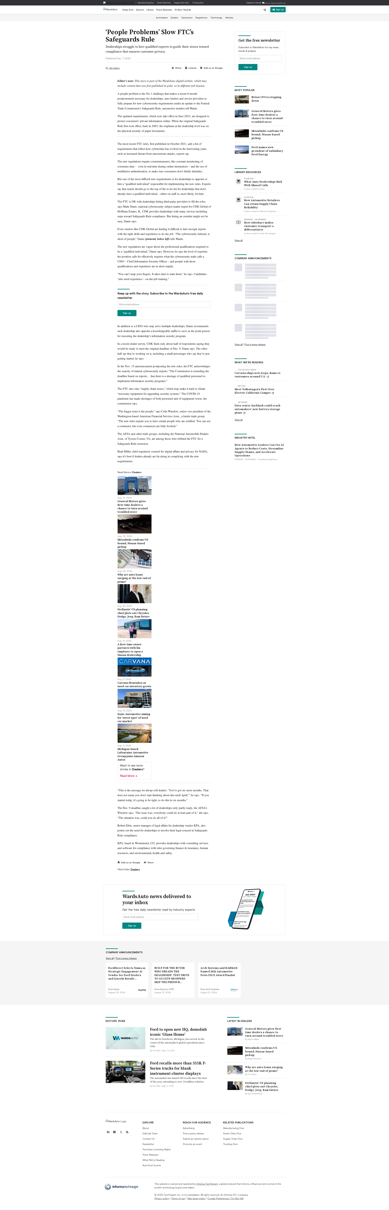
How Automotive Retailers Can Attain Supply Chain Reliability (262, 203)
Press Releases (164, 9)
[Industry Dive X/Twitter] (121, 1132)
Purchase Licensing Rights (157, 1149)
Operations (187, 17)
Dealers (174, 17)
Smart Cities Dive (163, 3)
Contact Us (149, 1138)
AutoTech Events (152, 1165)
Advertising (188, 1128)
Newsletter (148, 1144)
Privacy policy (161, 1198)
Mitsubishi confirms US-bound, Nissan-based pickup (267, 134)
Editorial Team (150, 1133)
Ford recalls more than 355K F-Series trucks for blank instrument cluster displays (178, 1068)
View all (239, 240)
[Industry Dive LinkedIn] (108, 1132)
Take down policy (196, 1198)
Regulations (201, 17)
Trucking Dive (197, 3)
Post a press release (255, 344)
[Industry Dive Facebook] (114, 1132)
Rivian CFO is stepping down (266, 98)
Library (150, 9)
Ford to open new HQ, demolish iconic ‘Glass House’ (178, 1032)
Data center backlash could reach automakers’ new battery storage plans (258, 409)
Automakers (162, 17)
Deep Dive (127, 9)
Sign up (280, 9)
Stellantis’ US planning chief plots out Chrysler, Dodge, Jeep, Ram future (261, 1086)
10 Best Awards (183, 9)
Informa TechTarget (206, 1183)
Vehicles (229, 17)
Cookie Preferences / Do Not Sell (225, 1198)
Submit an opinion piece (196, 1138)
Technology (216, 17)
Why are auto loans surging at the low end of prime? (264, 1068)
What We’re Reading (153, 1160)
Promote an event (192, 1144)
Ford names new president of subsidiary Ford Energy (267, 150)
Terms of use (178, 1198)
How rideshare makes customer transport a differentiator (259, 226)
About (146, 1128)
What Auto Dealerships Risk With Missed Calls (263, 183)
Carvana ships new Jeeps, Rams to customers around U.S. (258, 374)
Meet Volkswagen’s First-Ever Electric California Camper (254, 391)
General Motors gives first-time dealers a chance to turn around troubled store (267, 116)
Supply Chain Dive (181, 3)
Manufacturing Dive (146, 3)
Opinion (140, 9)
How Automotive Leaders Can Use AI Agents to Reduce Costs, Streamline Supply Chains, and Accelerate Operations (259, 450)
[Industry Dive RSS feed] (127, 1132)
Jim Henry (114, 68)
